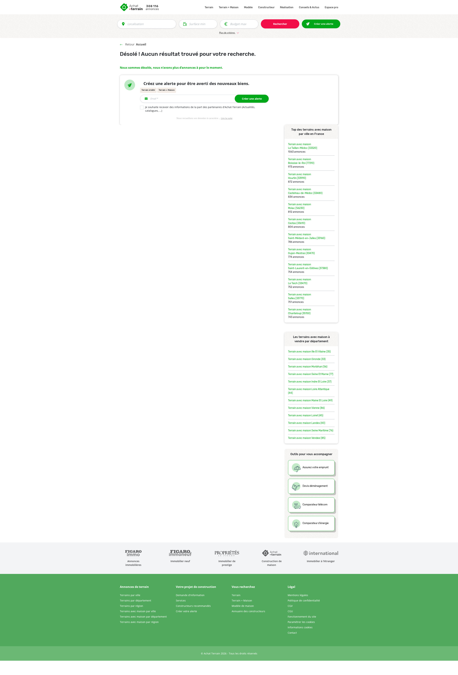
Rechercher (280, 24)
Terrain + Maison (228, 7)
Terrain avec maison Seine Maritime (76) (310, 430)
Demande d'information (190, 595)
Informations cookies (300, 627)
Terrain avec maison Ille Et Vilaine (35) (309, 351)
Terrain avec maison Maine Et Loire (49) (310, 400)
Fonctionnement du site (302, 616)
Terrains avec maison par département (143, 616)
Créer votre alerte (186, 611)
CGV (290, 606)
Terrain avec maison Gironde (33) (307, 359)
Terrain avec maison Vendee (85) (306, 438)
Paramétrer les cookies (301, 622)
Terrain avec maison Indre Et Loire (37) (310, 381)
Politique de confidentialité (304, 600)
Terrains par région (131, 606)
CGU (290, 611)
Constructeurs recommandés (193, 606)
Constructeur (266, 7)
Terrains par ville (130, 595)
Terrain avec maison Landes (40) (306, 423)
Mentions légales (298, 595)
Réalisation (286, 7)
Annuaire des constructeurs (248, 611)
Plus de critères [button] (227, 32)
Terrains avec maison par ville (138, 611)
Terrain (209, 7)
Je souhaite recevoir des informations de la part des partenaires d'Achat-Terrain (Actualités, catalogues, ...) (200, 109)
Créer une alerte (252, 98)
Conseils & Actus (309, 7)
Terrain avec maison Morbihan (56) (307, 366)
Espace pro (331, 7)
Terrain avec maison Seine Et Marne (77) (310, 374)
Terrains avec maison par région (139, 622)
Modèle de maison (243, 606)
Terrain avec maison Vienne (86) (306, 408)
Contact (292, 632)
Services (181, 600)
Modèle (248, 7)
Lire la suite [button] (226, 118)
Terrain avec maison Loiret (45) (305, 415)
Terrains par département (135, 600)
